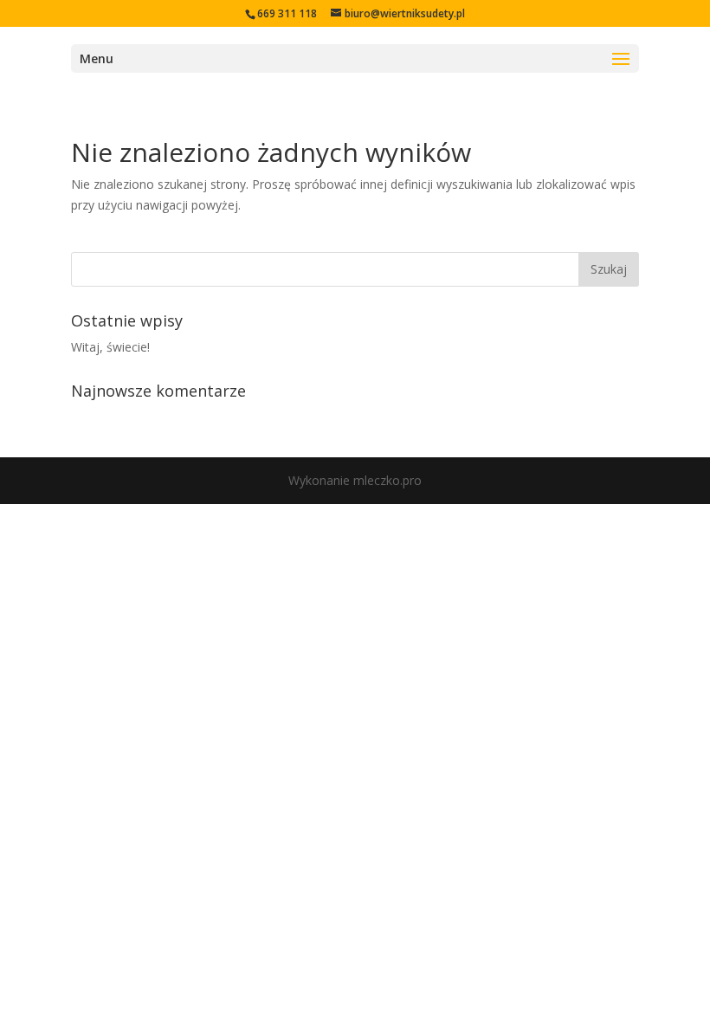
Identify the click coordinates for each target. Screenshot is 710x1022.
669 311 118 (287, 13)
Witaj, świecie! (110, 347)
